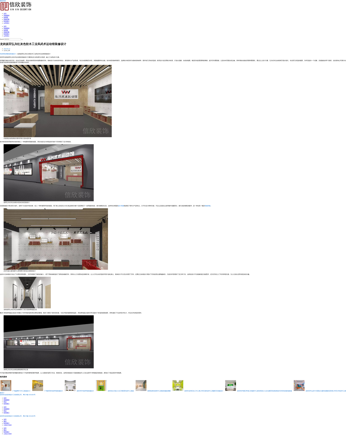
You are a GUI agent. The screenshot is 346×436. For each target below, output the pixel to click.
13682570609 (8, 425)
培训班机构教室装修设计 (8, 54)
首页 (5, 13)
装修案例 (6, 15)
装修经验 (6, 19)
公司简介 (6, 23)
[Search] (22, 39)
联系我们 (6, 21)
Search (2, 39)
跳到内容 (3, 1)
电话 (5, 402)
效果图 (6, 17)
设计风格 (121, 206)
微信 (5, 421)
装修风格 (207, 206)
